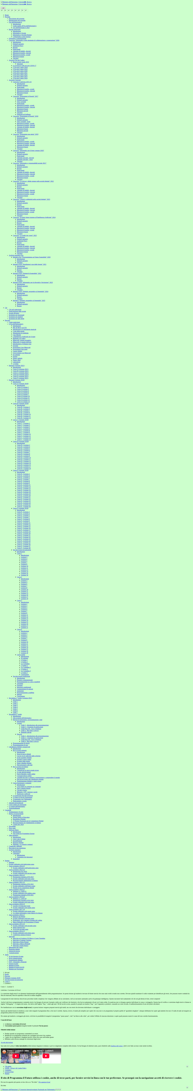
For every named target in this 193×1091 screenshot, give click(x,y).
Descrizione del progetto (16, 18)
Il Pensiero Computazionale (17, 38)
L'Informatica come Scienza (22, 37)
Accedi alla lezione (7, 1042)
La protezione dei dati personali (23, 795)
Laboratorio (16, 362)
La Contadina (25, 664)
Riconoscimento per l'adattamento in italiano (27, 823)
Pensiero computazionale (25, 680)
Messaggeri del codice (16, 947)
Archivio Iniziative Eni (16, 255)
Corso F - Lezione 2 (23, 512)
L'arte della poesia (18, 331)
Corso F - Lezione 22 (23, 537)
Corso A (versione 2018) (20, 383)
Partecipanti (16, 49)
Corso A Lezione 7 (23, 394)
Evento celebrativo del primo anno (24, 933)
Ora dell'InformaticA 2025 (21, 28)
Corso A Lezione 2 (23, 389)
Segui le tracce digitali (24, 754)
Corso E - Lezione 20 (24, 496)
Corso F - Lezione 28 (23, 548)
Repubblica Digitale (19, 819)
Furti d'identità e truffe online (26, 774)
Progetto (7, 17)
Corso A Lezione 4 (23, 391)
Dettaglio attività (26, 732)
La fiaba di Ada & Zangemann (22, 797)
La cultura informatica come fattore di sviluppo (28, 913)
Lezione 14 (24, 571)
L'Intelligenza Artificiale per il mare (24, 336)
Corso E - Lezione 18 (24, 492)
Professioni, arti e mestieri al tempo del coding (27, 920)
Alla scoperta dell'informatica (22, 718)
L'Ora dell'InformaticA (16, 324)
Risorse (15, 47)
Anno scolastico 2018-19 (17, 904)
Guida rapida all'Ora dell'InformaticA (24, 26)
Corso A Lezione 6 (23, 393)
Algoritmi (20, 683)
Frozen (15, 356)
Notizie (7, 861)
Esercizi (19, 734)
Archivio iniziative (15, 850)
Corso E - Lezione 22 (24, 499)
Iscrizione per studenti (16, 317)
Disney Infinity (17, 358)
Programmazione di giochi (21, 743)
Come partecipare (14, 322)
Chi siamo (8, 1066)
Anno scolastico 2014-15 (17, 931)
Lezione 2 (24, 604)
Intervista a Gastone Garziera (22, 940)
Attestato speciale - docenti (25, 158)
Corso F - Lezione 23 (23, 539)
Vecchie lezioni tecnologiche (22, 550)
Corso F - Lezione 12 (23, 524)
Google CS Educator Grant (21, 906)
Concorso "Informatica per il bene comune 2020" (28, 150)
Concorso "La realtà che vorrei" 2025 (25, 235)
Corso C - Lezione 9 (23, 432)
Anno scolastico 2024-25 (17, 866)
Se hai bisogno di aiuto (16, 956)
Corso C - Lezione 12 (24, 436)
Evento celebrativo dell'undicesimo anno (25, 868)
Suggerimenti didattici (16, 960)
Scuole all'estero (14, 313)
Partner (7, 1073)
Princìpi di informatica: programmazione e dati (27, 720)
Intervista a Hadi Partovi (20, 945)
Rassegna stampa (14, 949)
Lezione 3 (24, 557)
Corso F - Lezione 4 (23, 514)
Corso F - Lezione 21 (23, 535)
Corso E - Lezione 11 (23, 485)
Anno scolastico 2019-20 (17, 897)
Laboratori (16, 853)
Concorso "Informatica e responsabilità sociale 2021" (30, 163)
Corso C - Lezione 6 (23, 429)
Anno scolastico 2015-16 (17, 924)
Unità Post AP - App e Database (31, 729)
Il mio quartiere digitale (24, 758)
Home (7, 15)
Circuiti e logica (22, 790)
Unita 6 (15, 711)
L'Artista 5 (24, 673)
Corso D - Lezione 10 (24, 458)
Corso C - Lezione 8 (23, 430)
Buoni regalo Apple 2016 (21, 62)
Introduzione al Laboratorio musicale (24, 329)
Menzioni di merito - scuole (21, 55)
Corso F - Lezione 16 (23, 528)
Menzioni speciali (22, 111)
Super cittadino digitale (24, 763)
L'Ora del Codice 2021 (20, 73)
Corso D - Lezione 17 (24, 467)
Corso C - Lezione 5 (23, 427)
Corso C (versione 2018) (21, 420)
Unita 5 (15, 709)
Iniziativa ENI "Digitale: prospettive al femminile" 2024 (30, 291)
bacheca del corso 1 (117, 1046)
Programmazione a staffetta (25, 692)
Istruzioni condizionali (24, 687)
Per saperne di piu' (44, 1082)
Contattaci (8, 1070)
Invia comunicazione (15, 958)
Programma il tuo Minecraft (21, 347)
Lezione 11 (24, 568)
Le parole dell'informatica (17, 806)
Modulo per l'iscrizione (16, 969)
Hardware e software (23, 794)
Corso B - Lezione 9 (23, 412)
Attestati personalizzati (16, 803)
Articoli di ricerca (14, 951)
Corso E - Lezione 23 (24, 501)
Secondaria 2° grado (15, 714)
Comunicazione (14, 953)
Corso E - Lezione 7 (23, 479)
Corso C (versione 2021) (21, 373)
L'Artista (15, 364)
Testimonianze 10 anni (16, 812)
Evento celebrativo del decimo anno (24, 873)
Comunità (8, 810)
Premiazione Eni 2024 (20, 871)
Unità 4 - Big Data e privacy (30, 730)
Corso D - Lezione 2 (23, 445)
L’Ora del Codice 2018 (20, 67)
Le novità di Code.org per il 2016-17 (24, 65)
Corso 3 (19, 600)
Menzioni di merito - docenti (22, 53)
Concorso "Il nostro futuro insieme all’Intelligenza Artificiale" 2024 (34, 217)
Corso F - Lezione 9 (23, 521)
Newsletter (12, 826)
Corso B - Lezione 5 (23, 409)
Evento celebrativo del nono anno (23, 879)
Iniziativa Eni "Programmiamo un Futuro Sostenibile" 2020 (31, 257)
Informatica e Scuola (19, 33)
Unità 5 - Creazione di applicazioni (32, 727)
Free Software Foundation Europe (23, 833)
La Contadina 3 (26, 671)
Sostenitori (16, 859)
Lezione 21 (24, 627)
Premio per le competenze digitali (23, 888)
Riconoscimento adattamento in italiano (25, 880)
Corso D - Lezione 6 (23, 450)
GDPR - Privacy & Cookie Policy (15, 1068)
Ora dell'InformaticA (15, 22)
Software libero (14, 830)
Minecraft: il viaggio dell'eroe (22, 342)
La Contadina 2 (26, 667)
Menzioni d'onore (18, 56)
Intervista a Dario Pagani (21, 942)
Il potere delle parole (23, 761)
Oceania (15, 346)
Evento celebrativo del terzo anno (23, 918)
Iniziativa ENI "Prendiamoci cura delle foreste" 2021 (29, 264)
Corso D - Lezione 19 (24, 468)
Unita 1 (15, 702)
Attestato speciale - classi (25, 159)
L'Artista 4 (24, 669)
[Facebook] (2, 11)
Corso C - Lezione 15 (24, 439)
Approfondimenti (14, 808)
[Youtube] (9, 11)
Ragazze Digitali (18, 842)
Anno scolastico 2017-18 (17, 909)
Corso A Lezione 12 (23, 400)
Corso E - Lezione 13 (24, 486)
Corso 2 (19, 577)
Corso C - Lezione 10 (24, 434)
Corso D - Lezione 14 (24, 463)
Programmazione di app (20, 745)
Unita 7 (15, 712)
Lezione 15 (24, 622)
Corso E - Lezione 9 (23, 483)
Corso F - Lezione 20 (23, 533)
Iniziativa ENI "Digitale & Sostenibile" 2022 (27, 273)
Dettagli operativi (18, 44)
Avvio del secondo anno (20, 929)
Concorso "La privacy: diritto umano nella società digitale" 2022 (33, 181)
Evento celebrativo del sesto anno (23, 902)
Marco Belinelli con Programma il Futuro (26, 922)
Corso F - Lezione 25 (23, 542)
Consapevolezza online (24, 776)
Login (3, 8)
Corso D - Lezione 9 (23, 456)
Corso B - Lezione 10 (24, 414)
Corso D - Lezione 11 (24, 459)
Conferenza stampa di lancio (22, 935)
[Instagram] (16, 11)
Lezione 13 (24, 570)
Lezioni (19, 723)
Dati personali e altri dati (24, 765)
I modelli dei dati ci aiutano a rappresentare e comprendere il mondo (38, 777)
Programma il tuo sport (20, 349)
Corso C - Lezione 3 (23, 425)
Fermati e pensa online (24, 759)
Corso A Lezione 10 (23, 396)
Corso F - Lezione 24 (23, 541)
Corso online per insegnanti (17, 805)
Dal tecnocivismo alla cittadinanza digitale (30, 779)
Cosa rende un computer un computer (29, 786)
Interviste (12, 936)
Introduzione (17, 24)
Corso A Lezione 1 (23, 387)
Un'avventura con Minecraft (22, 353)
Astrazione (20, 691)
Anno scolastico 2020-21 (17, 889)
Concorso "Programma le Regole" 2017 (25, 96)
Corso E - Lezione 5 (23, 477)
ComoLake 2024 (18, 824)
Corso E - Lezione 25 (24, 505)
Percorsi (7, 320)
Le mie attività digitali (24, 772)
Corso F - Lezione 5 (23, 515)
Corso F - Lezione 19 (23, 532)
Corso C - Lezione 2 (23, 423)
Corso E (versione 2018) (20, 470)
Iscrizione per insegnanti (16, 315)
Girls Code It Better (19, 839)
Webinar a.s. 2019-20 (19, 898)
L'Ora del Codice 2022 (20, 74)
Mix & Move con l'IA (20, 327)
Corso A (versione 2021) (20, 369)
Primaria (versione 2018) (17, 380)
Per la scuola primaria (20, 750)
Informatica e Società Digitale (22, 35)
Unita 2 (15, 703)
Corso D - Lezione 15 (24, 465)
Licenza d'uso (9, 1072)
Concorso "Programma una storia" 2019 (25, 134)
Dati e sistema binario (24, 788)
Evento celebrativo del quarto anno (24, 911)
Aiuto (6, 954)
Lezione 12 (24, 617)
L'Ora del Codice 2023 (20, 76)
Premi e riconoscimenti (16, 814)
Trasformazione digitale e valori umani (29, 781)
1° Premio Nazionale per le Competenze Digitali (28, 821)
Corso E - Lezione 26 (24, 506)
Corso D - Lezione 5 (23, 449)
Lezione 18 (24, 575)
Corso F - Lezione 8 (23, 519)
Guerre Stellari (17, 351)
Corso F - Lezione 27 (23, 546)
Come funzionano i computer (22, 783)
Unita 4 (15, 707)
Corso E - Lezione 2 (23, 474)
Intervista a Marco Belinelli (21, 944)
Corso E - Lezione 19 (24, 494)
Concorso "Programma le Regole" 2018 (25, 116)
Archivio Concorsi (15, 80)
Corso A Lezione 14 (23, 402)
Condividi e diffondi (15, 846)
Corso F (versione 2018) (20, 508)
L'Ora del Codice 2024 (20, 78)
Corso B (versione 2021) (21, 371)
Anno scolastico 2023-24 (17, 870)
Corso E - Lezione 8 (23, 481)
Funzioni (20, 685)
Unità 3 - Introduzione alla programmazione (35, 725)
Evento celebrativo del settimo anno (24, 893)
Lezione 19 (24, 599)
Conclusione (25, 674)
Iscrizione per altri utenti (16, 318)
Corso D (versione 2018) (21, 441)
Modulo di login (14, 965)
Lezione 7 (24, 562)
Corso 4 (19, 629)
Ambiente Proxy (18, 46)
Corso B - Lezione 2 (23, 407)
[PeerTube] (12, 11)
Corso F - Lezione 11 (23, 523)
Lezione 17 (24, 597)
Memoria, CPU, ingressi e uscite (27, 792)
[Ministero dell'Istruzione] (9, 1089)
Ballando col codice (19, 338)
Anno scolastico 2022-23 (17, 875)
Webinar (11, 862)
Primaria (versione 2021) (17, 365)
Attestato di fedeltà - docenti (22, 51)
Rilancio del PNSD (19, 917)
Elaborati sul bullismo (24, 114)
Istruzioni (20, 64)
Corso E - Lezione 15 (24, 488)
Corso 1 (19, 553)
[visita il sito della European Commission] (58, 1089)
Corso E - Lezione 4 (23, 476)
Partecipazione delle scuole (17, 311)
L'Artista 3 (24, 665)
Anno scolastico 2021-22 (17, 882)
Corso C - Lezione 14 (24, 438)
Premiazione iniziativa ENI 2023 (23, 877)
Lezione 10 (24, 566)
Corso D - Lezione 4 (23, 447)
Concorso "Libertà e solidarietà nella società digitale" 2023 (31, 199)
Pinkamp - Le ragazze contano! (23, 844)
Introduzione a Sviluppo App (22, 344)
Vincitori (15, 58)
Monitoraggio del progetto (17, 20)
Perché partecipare (15, 29)
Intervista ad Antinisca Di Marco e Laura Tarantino (29, 938)
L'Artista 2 (24, 662)
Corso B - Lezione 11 (24, 416)
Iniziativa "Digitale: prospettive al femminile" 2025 (29, 300)
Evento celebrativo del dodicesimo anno (21, 864)
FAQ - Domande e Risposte (18, 962)
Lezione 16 (24, 573)
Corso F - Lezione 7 (23, 517)
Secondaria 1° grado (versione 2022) (20, 698)
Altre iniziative (13, 835)
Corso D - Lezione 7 (23, 452)
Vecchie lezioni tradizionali (21, 676)
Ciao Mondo (17, 335)
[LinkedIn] (6, 11)
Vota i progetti (21, 102)
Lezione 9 (24, 640)
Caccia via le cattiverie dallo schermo (28, 756)
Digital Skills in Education (21, 817)
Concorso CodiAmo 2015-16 (22, 82)
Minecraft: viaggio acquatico (22, 340)
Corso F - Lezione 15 (23, 526)
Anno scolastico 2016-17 (17, 915)
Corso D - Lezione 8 (23, 454)
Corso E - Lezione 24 (24, 503)
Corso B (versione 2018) (21, 403)
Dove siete (12, 828)
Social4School (17, 841)
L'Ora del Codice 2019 (20, 69)
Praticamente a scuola (20, 801)
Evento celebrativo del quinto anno (24, 907)
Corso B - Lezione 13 (24, 418)
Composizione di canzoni (25, 689)
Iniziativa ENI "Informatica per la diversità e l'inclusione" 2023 (33, 282)
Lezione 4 (24, 559)
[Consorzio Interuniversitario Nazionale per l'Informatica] (36, 1089)
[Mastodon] (26, 11)
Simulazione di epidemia (20, 333)
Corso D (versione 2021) (21, 374)
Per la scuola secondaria (20, 767)
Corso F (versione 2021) (20, 378)
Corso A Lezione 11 (23, 398)
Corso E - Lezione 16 (24, 490)
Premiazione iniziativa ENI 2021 (23, 895)
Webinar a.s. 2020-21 (19, 891)
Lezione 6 (24, 584)
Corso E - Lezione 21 (24, 497)
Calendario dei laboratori (25, 857)
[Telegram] (23, 11)
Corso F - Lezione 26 (23, 544)
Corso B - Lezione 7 (23, 411)
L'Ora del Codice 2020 (20, 71)
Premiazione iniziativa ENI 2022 (23, 884)
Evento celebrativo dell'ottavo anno (24, 886)
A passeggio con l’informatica (22, 799)
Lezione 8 (24, 564)
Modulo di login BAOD (16, 967)
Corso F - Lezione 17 (23, 530)
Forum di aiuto (13, 964)
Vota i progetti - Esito (23, 121)
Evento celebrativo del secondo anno (24, 926)
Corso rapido (21, 655)
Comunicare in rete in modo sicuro (28, 770)
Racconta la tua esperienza (17, 848)
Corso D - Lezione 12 (24, 461)
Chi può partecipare (15, 309)
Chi (6, 308)
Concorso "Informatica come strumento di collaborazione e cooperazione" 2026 (34, 40)
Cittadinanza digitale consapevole (19, 747)
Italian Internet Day (19, 927)
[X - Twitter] (19, 11)
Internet (19, 694)
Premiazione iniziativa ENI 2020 (23, 900)
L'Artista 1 (24, 660)
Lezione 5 (24, 561)
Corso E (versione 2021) (20, 376)
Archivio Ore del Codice (17, 60)
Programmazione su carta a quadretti (28, 682)
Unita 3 (15, 705)
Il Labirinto (16, 355)
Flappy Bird (17, 360)
